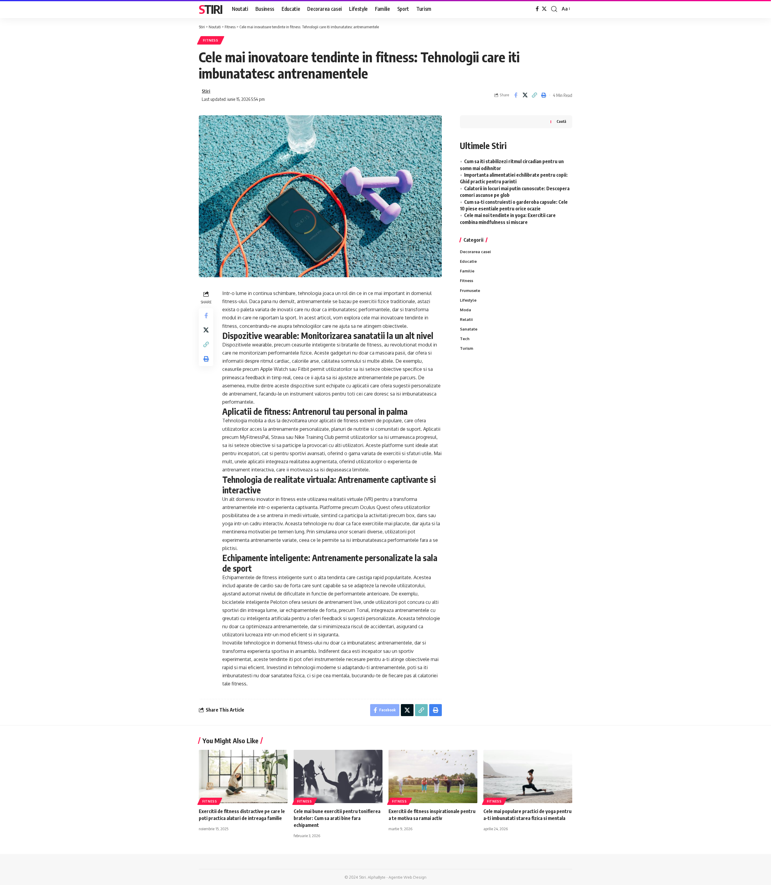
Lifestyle (468, 300)
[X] (544, 9)
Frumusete (470, 290)
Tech (465, 338)
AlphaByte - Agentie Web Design (397, 877)
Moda (465, 309)
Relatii (466, 319)
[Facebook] (537, 9)
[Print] (543, 95)
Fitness (210, 40)
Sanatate (468, 329)
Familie (467, 271)
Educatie (468, 261)
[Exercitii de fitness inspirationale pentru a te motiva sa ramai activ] (433, 776)
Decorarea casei (475, 251)
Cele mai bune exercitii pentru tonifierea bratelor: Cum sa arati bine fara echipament (337, 818)
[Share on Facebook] (515, 95)
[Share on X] (525, 95)
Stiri (210, 9)
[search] (554, 9)
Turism (466, 348)
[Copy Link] (534, 95)
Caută (561, 121)
